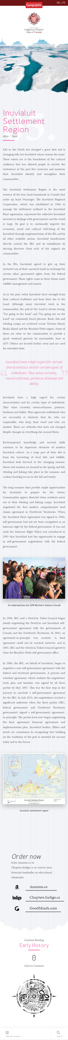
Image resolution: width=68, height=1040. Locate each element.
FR (63, 2)
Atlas (6, 136)
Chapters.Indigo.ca (45, 897)
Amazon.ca (39, 886)
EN (58, 2)
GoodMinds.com (43, 908)
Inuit (15, 136)
